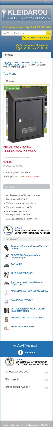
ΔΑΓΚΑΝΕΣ (16, 264)
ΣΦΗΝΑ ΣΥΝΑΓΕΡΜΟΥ (22, 273)
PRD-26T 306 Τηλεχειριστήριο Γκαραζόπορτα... (25, 256)
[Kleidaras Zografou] (26, 14)
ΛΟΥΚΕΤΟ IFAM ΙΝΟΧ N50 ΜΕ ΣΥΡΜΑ (29, 291)
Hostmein (33, 425)
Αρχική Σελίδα (11, 62)
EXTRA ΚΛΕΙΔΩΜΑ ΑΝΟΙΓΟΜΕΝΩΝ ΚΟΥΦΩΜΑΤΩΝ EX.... (28, 310)
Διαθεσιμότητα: (10, 176)
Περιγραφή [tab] (10, 187)
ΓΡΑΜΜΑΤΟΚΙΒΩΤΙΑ (31, 62)
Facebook (30, 352)
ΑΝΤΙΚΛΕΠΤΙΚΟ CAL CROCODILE (27, 318)
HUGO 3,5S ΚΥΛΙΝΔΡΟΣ (22, 326)
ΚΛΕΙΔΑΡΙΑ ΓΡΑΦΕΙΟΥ (22, 300)
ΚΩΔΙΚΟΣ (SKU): (11, 172)
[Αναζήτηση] (48, 33)
